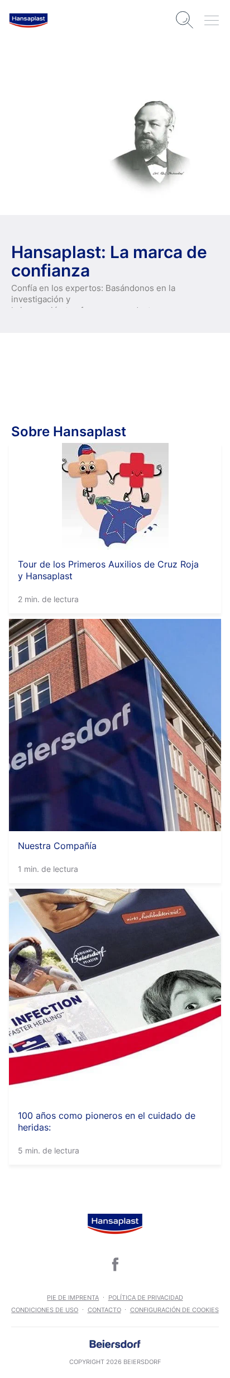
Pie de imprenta (73, 1297)
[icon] (115, 1264)
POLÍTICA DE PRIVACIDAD (145, 1297)
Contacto (104, 1310)
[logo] (28, 20)
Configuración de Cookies (174, 1310)
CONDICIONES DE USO (44, 1310)
